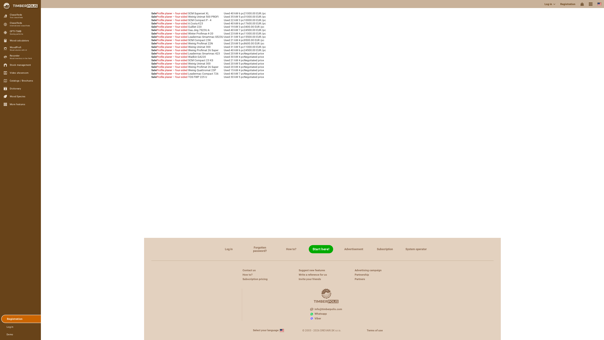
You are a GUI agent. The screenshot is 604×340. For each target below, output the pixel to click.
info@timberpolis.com (328, 309)
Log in (548, 4)
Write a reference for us (313, 274)
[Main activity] (582, 4)
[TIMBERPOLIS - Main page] (20, 6)
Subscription (385, 249)
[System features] (590, 4)
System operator (416, 249)
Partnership (362, 274)
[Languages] (599, 4)
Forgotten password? (260, 249)
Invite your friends (310, 279)
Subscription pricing (255, 279)
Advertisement (353, 249)
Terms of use (375, 330)
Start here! (321, 249)
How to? (291, 249)
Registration (567, 4)
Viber (318, 318)
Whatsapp (321, 313)
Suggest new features (312, 270)
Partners (360, 279)
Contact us (249, 270)
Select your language (266, 330)
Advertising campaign (368, 270)
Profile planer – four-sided (172, 13)
